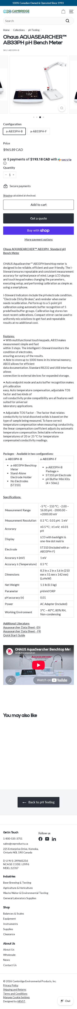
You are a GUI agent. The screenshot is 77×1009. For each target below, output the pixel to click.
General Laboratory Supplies (19, 898)
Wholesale (9, 954)
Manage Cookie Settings (16, 997)
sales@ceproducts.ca (15, 843)
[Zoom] (61, 108)
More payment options (38, 239)
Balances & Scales (13, 913)
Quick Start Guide (14, 635)
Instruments (10, 923)
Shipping (7, 195)
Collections (19, 29)
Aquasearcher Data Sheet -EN (21, 627)
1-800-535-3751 (12, 838)
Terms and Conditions (15, 993)
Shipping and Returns (14, 989)
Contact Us (10, 965)
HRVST (21, 1001)
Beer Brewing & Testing (17, 882)
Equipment (9, 918)
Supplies (8, 929)
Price (6, 143)
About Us (8, 949)
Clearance (9, 934)
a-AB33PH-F (38, 131)
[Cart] (63, 11)
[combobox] (38, 21)
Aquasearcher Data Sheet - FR (22, 631)
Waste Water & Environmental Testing (25, 892)
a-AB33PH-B (14, 131)
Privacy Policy (10, 985)
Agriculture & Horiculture (18, 887)
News (6, 959)
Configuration (12, 124)
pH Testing (33, 29)
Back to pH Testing (41, 802)
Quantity (9, 167)
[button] (38, 162)
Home (6, 29)
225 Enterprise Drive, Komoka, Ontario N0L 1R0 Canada (20, 850)
